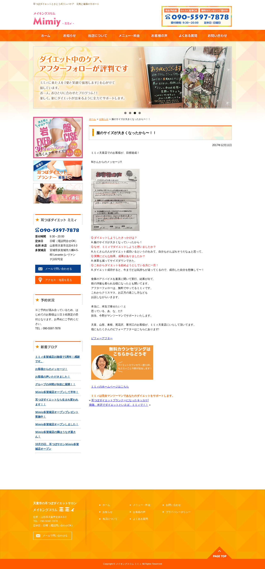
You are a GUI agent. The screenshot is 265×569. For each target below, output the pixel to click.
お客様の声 (139, 512)
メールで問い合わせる (58, 268)
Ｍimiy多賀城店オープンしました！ (56, 424)
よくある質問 (140, 518)
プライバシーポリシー (178, 512)
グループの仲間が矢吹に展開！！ (55, 384)
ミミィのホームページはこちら (110, 386)
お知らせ (103, 119)
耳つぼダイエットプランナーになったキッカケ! (120, 400)
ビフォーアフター (102, 338)
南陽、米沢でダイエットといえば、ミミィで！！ (118, 404)
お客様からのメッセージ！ (51, 369)
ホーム (92, 119)
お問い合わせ (173, 505)
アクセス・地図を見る (58, 279)
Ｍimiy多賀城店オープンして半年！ (56, 392)
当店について (109, 518)
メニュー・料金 (141, 505)
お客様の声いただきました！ (52, 376)
